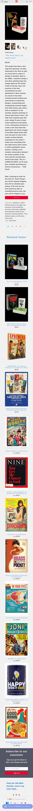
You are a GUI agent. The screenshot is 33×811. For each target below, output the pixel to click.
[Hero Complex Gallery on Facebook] (13, 795)
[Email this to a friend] (24, 226)
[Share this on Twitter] (8, 226)
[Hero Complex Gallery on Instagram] (19, 795)
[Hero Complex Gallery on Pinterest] (16, 795)
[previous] (6, 22)
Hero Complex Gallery (18, 799)
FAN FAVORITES (17, 207)
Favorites (8, 209)
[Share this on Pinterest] (16, 226)
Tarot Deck (12, 220)
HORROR (22, 209)
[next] (26, 22)
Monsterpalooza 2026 (12, 211)
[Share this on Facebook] (12, 226)
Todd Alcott (9, 52)
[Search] (27, 1)
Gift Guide (15, 209)
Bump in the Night (16, 205)
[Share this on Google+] (20, 226)
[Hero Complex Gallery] (16, 1)
